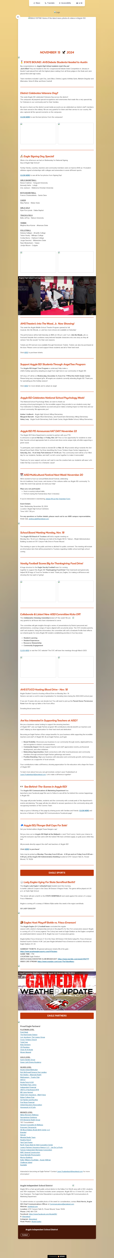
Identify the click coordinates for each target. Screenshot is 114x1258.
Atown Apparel (25, 1052)
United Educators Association (31, 1105)
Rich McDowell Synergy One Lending (33, 1072)
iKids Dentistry (25, 1045)
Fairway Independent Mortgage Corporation (36, 1150)
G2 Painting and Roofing (29, 1100)
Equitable (23, 1165)
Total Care (24, 1042)
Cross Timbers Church (28, 1040)
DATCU (22, 1080)
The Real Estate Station (28, 1035)
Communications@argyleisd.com (62, 1204)
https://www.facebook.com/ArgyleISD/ (43, 1214)
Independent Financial (28, 1087)
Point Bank (24, 1032)
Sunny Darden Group (27, 1060)
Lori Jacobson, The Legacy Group (32, 1037)
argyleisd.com (33, 1207)
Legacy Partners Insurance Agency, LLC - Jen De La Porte (41, 1147)
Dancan (23, 1135)
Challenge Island (26, 1162)
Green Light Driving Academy (30, 1062)
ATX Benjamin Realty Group (30, 1120)
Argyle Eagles (36, 1222)
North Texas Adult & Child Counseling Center (36, 1145)
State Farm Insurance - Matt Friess (33, 1095)
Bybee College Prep (27, 1097)
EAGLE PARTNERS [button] (57, 1015)
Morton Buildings (26, 1157)
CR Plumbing (25, 1047)
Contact (25, 1235)
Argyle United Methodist (29, 1070)
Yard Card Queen (26, 1142)
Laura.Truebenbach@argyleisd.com (33, 775)
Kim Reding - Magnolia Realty (30, 1075)
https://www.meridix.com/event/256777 (73, 959)
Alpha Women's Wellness (29, 1115)
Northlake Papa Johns (28, 1085)
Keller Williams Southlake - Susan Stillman (35, 1160)
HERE (26, 353)
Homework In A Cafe (28, 1107)
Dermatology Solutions (28, 1117)
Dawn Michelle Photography (30, 1155)
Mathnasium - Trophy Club (30, 1077)
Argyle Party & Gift (27, 1082)
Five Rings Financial (27, 1102)
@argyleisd (26, 1217)
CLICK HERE (24, 651)
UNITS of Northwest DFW (29, 1090)
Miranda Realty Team (28, 1137)
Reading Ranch (25, 1140)
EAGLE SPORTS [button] (57, 872)
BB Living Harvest (26, 1092)
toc (18, 17)
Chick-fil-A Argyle (26, 1050)
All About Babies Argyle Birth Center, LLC (35, 1130)
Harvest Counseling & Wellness (31, 1125)
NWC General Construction (30, 1152)
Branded (23, 1132)
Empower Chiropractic (28, 1127)
